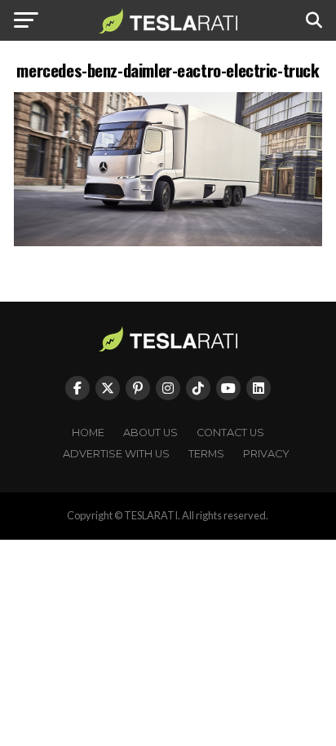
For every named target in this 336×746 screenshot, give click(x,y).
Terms (206, 454)
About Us (150, 432)
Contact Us (230, 432)
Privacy (266, 454)
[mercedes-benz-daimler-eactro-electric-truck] (168, 241)
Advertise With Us (116, 454)
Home (88, 432)
